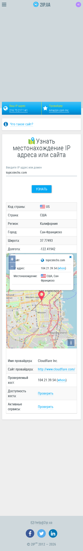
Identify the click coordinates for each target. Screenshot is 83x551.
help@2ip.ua (43, 522)
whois (61, 268)
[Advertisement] (41, 50)
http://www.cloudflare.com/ (56, 369)
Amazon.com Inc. (59, 110)
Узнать (41, 189)
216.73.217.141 (18, 110)
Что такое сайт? (21, 124)
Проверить (45, 393)
